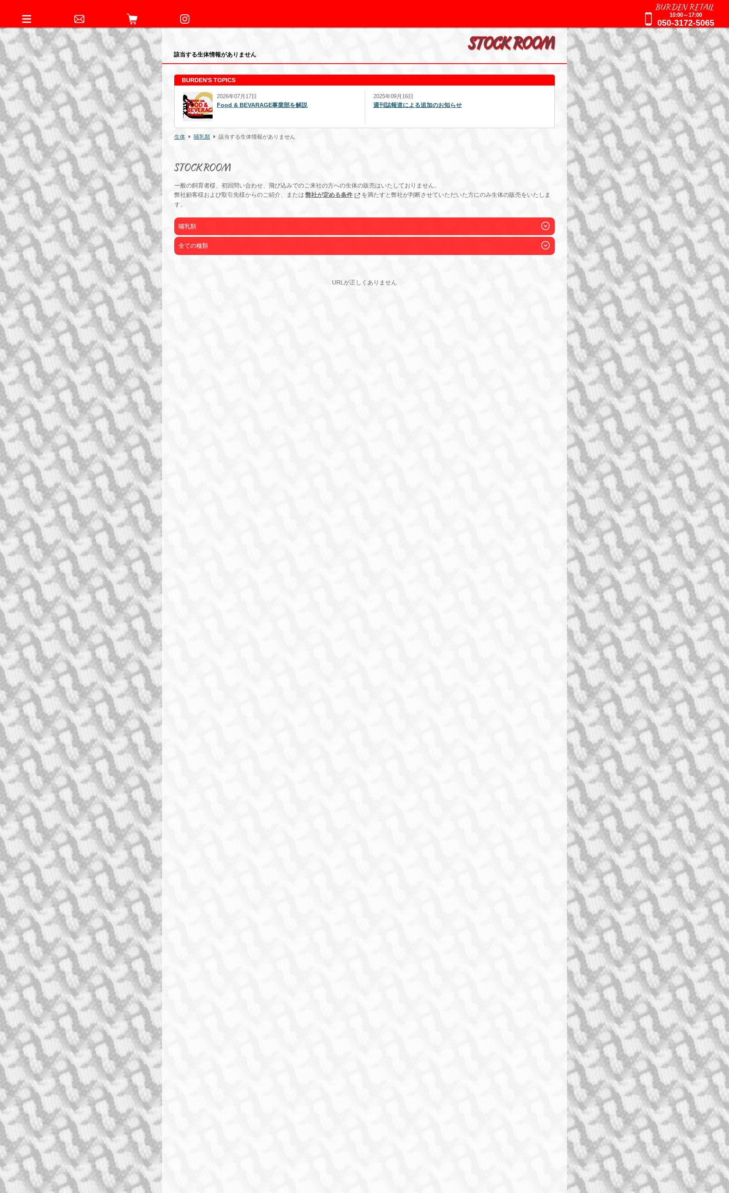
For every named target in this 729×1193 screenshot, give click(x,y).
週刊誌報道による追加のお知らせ (227, 105)
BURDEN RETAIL (684, 6)
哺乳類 (202, 137)
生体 (179, 137)
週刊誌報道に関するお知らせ (411, 105)
